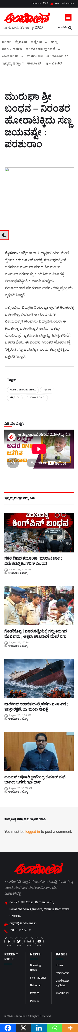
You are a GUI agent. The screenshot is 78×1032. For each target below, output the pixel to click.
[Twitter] (19, 941)
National (35, 986)
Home (59, 965)
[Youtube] (39, 941)
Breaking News (35, 968)
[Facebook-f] (8, 941)
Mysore (34, 993)
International (38, 978)
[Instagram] (29, 941)
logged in (32, 832)
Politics (34, 1001)
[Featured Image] (39, 532)
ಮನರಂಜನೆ (62, 973)
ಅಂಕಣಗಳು (62, 993)
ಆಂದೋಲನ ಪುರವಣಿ (62, 983)
